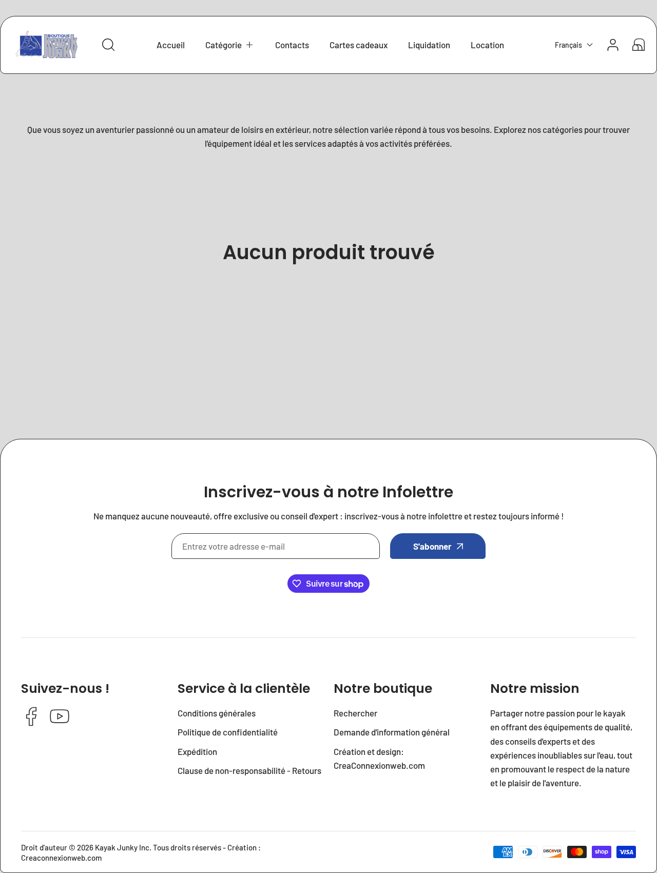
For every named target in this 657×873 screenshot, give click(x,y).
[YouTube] (59, 717)
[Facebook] (31, 717)
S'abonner (432, 546)
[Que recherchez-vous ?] (108, 44)
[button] (230, 44)
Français (568, 45)
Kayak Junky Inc (122, 847)
